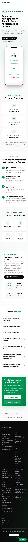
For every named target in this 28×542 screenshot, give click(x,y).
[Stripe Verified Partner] (14, 535)
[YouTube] (10, 427)
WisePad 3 (17, 471)
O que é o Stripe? (6, 469)
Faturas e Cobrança (6, 488)
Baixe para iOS (13, 397)
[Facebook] (7, 427)
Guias (16, 450)
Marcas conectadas (6, 442)
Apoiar (16, 463)
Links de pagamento (6, 492)
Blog (16, 444)
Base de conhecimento (20, 452)
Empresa (4, 436)
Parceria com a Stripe (7, 446)
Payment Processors (6, 520)
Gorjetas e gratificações (7, 502)
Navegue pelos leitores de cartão (12, 277)
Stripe (3, 518)
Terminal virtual (18, 461)
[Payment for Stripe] (6, 2)
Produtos (4, 494)
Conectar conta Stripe (7, 475)
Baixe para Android (10, 38)
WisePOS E (17, 473)
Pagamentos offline (6, 490)
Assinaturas (4, 498)
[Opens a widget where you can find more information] (23, 539)
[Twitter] (2, 427)
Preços (3, 444)
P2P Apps (4, 524)
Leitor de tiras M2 (19, 469)
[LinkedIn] (5, 427)
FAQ (16, 448)
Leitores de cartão (6, 434)
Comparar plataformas (7, 41)
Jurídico (8, 537)
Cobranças (4, 471)
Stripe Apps (4, 522)
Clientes (3, 486)
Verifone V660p (18, 475)
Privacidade (14, 537)
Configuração (5, 473)
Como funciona (5, 438)
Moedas (3, 484)
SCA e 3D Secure (6, 496)
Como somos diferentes (7, 440)
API (16, 434)
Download (17, 446)
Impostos (4, 500)
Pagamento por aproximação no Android (19, 441)
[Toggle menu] (24, 2)
